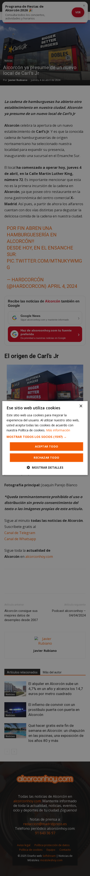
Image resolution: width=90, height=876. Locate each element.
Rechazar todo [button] (46, 457)
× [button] (80, 406)
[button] (45, 437)
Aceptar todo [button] (46, 446)
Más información (58, 430)
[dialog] (45, 438)
